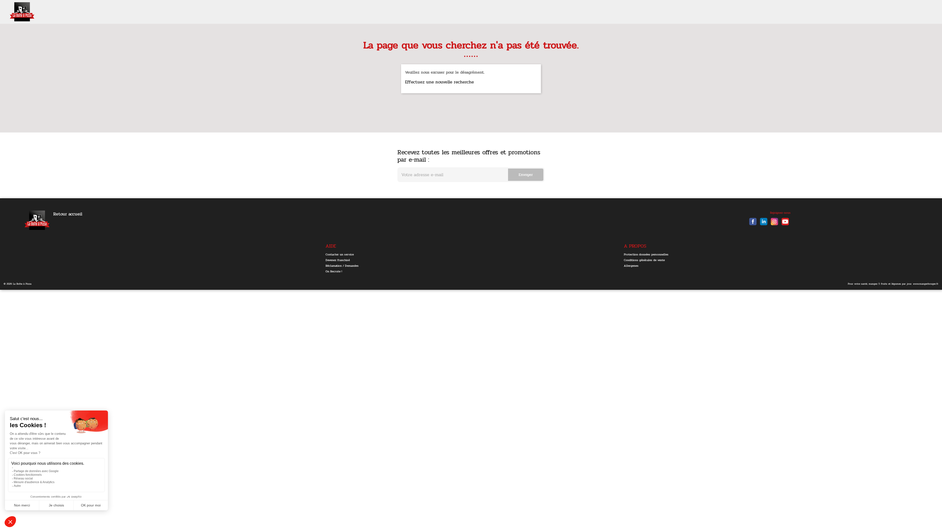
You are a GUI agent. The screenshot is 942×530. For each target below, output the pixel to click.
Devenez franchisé (338, 260)
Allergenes (631, 266)
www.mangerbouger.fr (925, 284)
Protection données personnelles (646, 254)
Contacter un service (340, 254)
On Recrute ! (334, 271)
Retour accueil (67, 214)
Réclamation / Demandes (342, 266)
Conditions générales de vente (644, 260)
